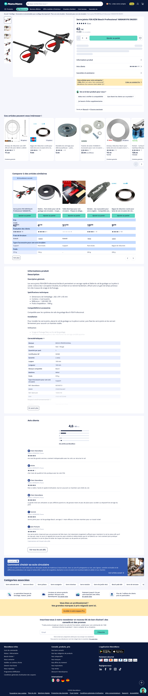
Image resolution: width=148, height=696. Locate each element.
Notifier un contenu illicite (13, 662)
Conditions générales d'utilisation (92, 693)
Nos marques (56, 659)
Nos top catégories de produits (62, 653)
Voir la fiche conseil (115, 573)
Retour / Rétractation (11, 653)
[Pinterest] (110, 669)
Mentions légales (44, 693)
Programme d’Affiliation (12, 672)
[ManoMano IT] (53, 680)
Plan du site (32, 693)
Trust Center (74, 693)
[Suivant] (141, 164)
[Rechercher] (28, 3)
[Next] (133, 258)
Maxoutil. (85, 109)
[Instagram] (115, 669)
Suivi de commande (10, 650)
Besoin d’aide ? (9, 656)
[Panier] (142, 4)
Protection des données (59, 693)
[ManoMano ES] (67, 680)
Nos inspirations (57, 666)
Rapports (125, 693)
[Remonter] (141, 682)
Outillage (12, 14)
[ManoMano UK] (58, 680)
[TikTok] (120, 669)
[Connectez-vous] (137, 4)
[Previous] (127, 258)
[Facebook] (105, 669)
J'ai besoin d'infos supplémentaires (90, 101)
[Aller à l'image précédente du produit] (16, 47)
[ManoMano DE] (62, 680)
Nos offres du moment (59, 662)
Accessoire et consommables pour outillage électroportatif (33, 14)
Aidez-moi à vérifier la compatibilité (90, 97)
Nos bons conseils (57, 650)
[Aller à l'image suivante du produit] (69, 47)
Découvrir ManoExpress (59, 672)
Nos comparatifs (57, 656)
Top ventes (55, 669)
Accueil (6, 14)
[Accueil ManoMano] (13, 4)
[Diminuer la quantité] (78, 38)
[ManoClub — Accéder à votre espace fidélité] (132, 4)
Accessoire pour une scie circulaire (76, 14)
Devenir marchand (10, 666)
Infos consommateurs (112, 693)
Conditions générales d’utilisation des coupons (20, 675)
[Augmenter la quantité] (87, 38)
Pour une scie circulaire (58, 14)
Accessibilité (134, 693)
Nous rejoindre (9, 669)
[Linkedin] (100, 669)
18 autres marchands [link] (96, 109)
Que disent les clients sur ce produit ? (120, 97)
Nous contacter (9, 659)
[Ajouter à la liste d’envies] (140, 38)
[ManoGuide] (143, 691)
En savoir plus (93, 639)
